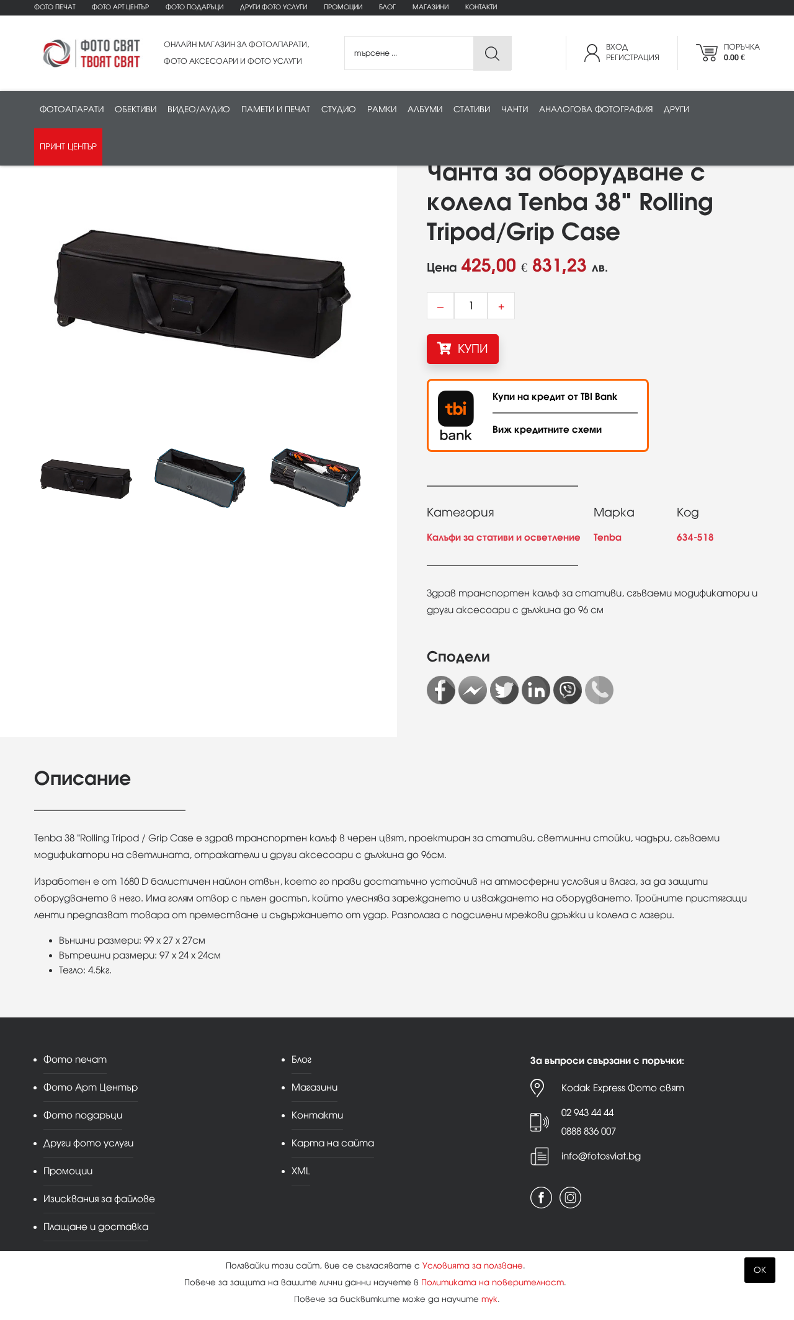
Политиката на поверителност (492, 1282)
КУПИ (471, 348)
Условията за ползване (472, 1265)
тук (489, 1299)
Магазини (430, 7)
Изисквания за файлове (99, 1199)
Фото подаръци (194, 7)
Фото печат (54, 7)
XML (301, 1171)
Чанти (514, 109)
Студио (338, 109)
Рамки (381, 109)
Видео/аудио (198, 109)
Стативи (471, 109)
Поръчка (742, 52)
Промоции (343, 7)
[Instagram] (570, 1197)
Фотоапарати (72, 109)
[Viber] (567, 690)
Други (676, 109)
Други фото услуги (273, 7)
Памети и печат (275, 109)
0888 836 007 (588, 1131)
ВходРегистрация (632, 52)
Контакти (481, 7)
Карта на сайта (333, 1143)
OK (760, 1270)
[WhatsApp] (599, 690)
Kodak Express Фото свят (622, 1088)
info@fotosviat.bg (601, 1156)
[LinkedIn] (536, 690)
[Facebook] (441, 690)
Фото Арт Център (120, 7)
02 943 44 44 (587, 1112)
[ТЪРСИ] (492, 54)
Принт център (68, 146)
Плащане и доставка (95, 1226)
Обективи (135, 109)
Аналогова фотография (596, 109)
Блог (387, 7)
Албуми (425, 109)
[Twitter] (504, 690)
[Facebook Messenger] (472, 690)
